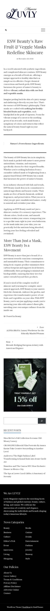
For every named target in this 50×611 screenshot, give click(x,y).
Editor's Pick (9, 541)
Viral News (26, 607)
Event (6, 545)
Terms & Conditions (13, 579)
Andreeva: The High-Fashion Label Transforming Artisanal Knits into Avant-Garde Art (25, 459)
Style (27, 559)
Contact (7, 593)
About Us (8, 573)
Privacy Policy (10, 583)
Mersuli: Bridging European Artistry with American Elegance (24, 345)
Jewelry (28, 550)
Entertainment (31, 541)
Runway (29, 554)
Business (7, 532)
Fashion (29, 545)
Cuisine (28, 532)
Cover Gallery (10, 576)
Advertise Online (11, 590)
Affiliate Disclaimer (12, 586)
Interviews (8, 550)
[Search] (42, 421)
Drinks (28, 537)
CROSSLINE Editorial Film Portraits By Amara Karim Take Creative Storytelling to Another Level (25, 448)
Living (6, 554)
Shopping (8, 559)
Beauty (18, 316)
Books (28, 528)
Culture (7, 537)
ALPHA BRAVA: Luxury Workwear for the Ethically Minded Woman (25, 330)
